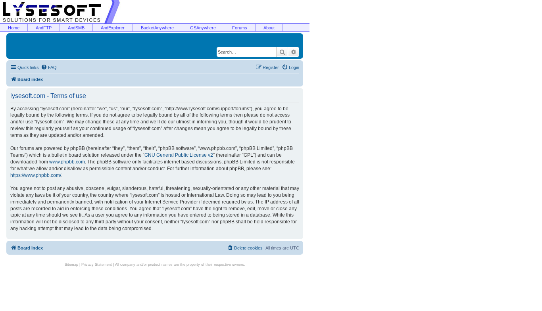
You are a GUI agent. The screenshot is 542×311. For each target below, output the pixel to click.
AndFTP (44, 27)
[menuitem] (49, 67)
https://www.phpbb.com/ (35, 175)
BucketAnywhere (157, 27)
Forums (239, 27)
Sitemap (71, 265)
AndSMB (76, 27)
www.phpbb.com (67, 162)
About (269, 27)
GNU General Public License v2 (178, 155)
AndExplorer (113, 27)
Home (13, 27)
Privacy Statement (96, 265)
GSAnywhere (203, 27)
